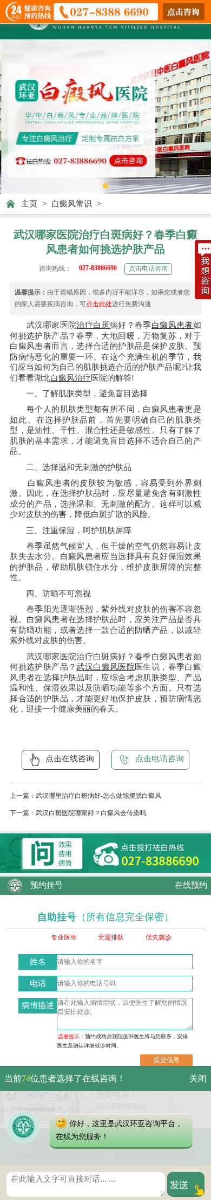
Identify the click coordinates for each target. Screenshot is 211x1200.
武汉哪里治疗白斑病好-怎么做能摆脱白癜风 (98, 795)
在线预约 (191, 885)
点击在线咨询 (69, 758)
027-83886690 (98, 268)
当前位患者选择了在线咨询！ (65, 1078)
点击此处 (99, 304)
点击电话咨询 (148, 268)
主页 (29, 203)
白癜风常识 (71, 203)
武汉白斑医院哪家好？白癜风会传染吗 (91, 813)
